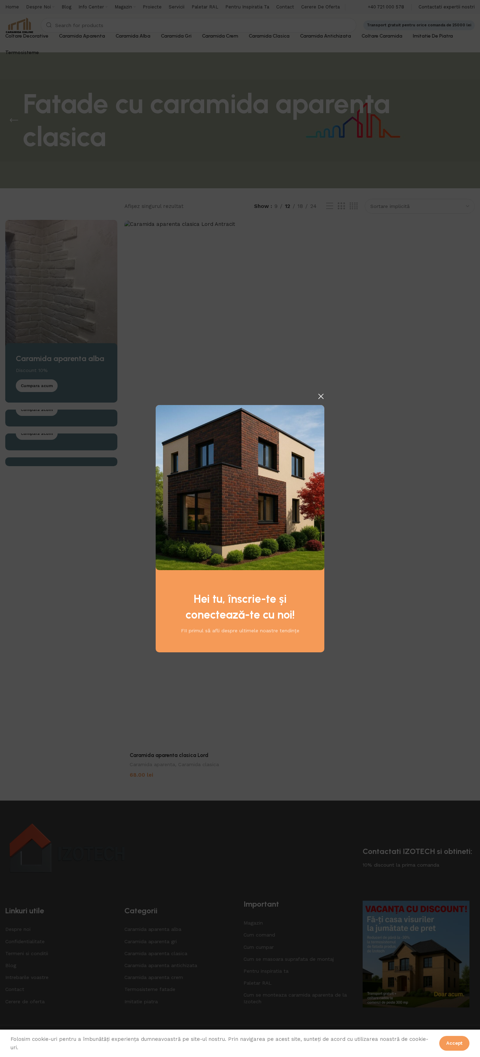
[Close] (321, 396)
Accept (454, 1043)
